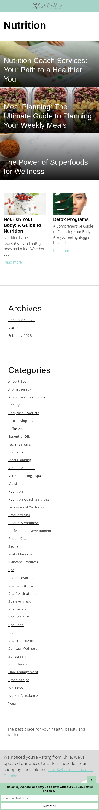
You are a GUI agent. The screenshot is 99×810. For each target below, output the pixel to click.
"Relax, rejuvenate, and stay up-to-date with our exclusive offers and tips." (49, 789)
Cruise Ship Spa (21, 421)
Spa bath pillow (20, 585)
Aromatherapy (19, 389)
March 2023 (18, 327)
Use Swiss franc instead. (70, 769)
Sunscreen (17, 656)
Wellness (15, 688)
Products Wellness (23, 523)
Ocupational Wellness (26, 507)
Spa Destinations (22, 593)
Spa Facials (17, 609)
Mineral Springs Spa (24, 475)
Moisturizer (17, 483)
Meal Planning (19, 460)
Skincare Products (23, 562)
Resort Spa (17, 538)
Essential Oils (19, 436)
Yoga (12, 703)
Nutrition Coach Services (28, 499)
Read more (13, 262)
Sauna (13, 546)
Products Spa (19, 515)
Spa (11, 570)
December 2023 (21, 320)
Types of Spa (18, 680)
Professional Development (30, 530)
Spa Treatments (21, 640)
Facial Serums (19, 444)
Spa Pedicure (19, 617)
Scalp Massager (21, 554)
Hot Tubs (15, 452)
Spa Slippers (18, 633)
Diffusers (15, 428)
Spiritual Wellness (23, 648)
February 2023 (20, 335)
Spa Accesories (20, 578)
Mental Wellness (21, 468)
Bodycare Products (23, 413)
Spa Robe (16, 625)
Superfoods (17, 664)
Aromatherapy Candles (26, 397)
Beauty (14, 405)
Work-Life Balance (23, 695)
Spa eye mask (19, 601)
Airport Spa (17, 381)
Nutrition (15, 491)
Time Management (23, 672)
